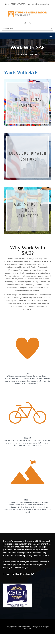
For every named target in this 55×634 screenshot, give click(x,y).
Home (19, 54)
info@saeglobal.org (41, 4)
